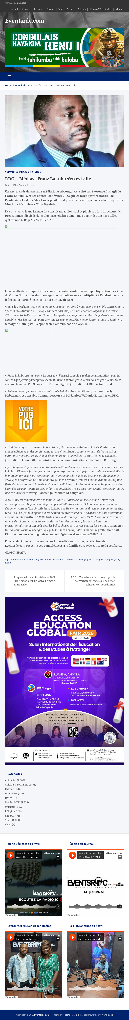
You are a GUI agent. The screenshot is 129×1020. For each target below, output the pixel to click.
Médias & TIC (95, 9)
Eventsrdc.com (24, 20)
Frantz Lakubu (52, 559)
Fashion (70, 9)
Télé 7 (8, 563)
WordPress (107, 1014)
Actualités (26, 9)
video (8, 824)
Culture (108, 9)
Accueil (14, 9)
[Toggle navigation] (9, 76)
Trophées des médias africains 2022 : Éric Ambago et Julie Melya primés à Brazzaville (35, 581)
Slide (38, 171)
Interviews (38, 9)
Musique (50, 9)
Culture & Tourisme (16, 784)
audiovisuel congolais (33, 559)
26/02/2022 (10, 185)
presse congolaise (96, 559)
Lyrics (8, 797)
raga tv (110, 559)
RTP (117, 559)
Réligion (82, 9)
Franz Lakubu (66, 559)
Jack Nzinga (80, 559)
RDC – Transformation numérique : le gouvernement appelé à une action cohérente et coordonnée (93, 581)
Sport (60, 9)
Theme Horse (70, 1014)
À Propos (120, 9)
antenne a (16, 559)
